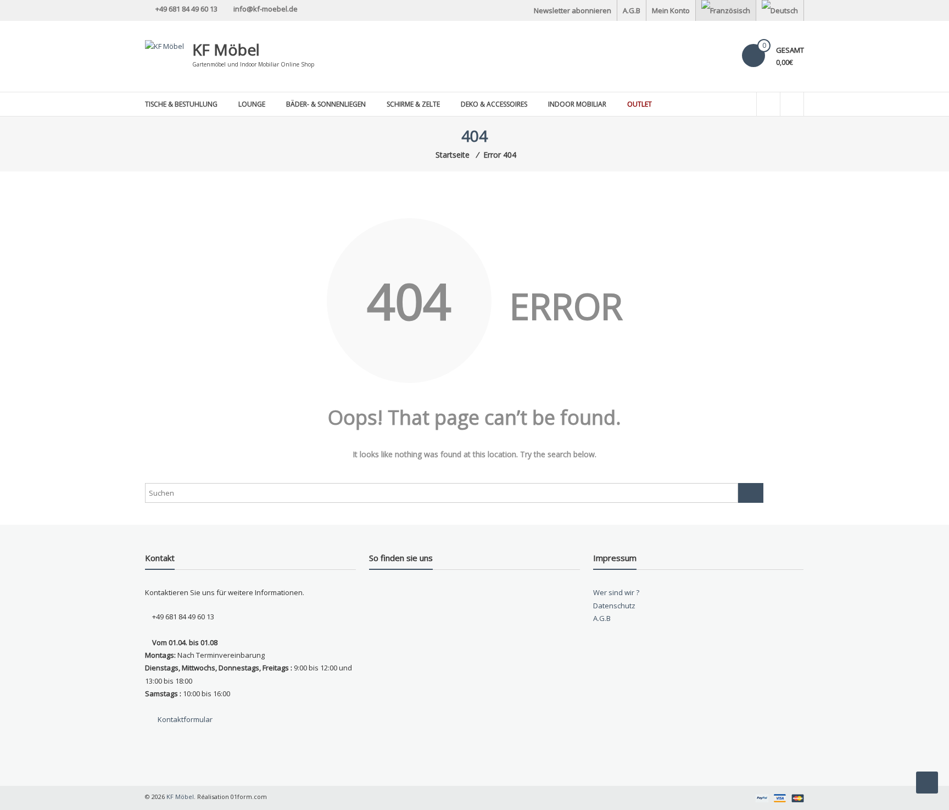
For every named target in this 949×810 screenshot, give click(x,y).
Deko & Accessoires (494, 104)
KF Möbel (226, 49)
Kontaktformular (184, 719)
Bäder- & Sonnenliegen (326, 104)
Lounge (251, 104)
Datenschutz (614, 606)
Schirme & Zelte (413, 104)
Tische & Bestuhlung (181, 104)
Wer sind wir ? (616, 592)
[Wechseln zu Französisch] (726, 10)
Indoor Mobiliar (577, 104)
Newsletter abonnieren (572, 10)
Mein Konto (671, 10)
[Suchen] (750, 493)
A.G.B (631, 10)
